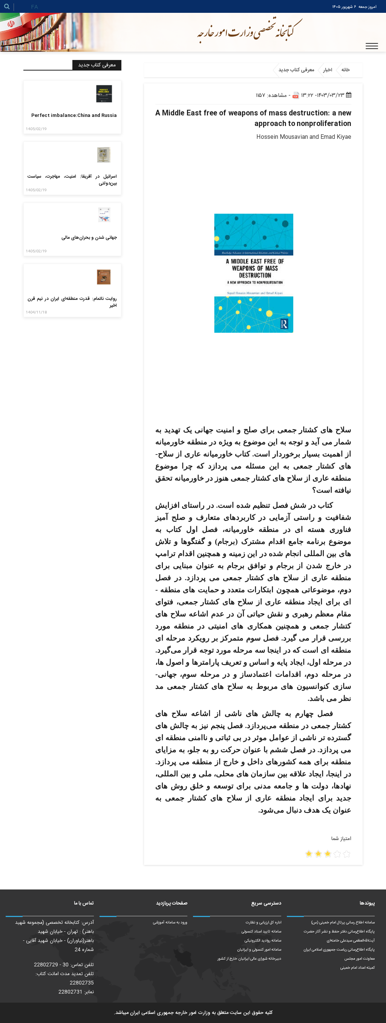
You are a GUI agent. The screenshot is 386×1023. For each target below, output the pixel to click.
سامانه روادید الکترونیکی (263, 941)
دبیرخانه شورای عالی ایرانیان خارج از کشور (249, 959)
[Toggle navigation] (371, 46)
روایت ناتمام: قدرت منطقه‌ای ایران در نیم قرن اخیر (72, 302)
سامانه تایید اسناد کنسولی (261, 932)
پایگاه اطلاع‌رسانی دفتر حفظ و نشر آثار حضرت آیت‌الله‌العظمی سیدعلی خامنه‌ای (339, 936)
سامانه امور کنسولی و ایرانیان (259, 950)
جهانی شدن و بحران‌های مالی (89, 237)
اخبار (327, 70)
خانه (346, 70)
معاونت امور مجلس (360, 959)
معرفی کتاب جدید (296, 70)
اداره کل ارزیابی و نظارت (263, 923)
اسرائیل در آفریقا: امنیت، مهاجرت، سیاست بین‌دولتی (72, 180)
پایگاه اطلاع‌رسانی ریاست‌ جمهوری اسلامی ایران (339, 950)
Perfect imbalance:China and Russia (74, 115)
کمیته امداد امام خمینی (357, 968)
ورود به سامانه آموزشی (170, 923)
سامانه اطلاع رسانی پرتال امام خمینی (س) (343, 923)
